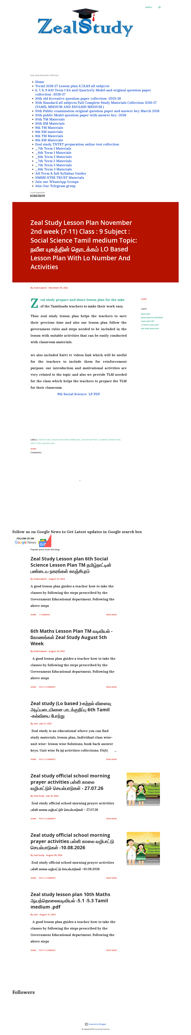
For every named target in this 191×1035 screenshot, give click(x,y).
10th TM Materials (50, 119)
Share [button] (144, 299)
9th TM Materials (49, 128)
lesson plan (145, 314)
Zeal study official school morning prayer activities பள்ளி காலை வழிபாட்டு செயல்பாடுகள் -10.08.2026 (72, 841)
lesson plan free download (152, 317)
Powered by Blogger (97, 1024)
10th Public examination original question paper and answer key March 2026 (97, 111)
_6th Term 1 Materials (53, 153)
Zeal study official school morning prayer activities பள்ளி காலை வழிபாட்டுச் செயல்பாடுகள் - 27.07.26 (70, 781)
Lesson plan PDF (147, 321)
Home (39, 82)
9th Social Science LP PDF (78, 394)
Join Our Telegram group (55, 186)
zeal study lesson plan (150, 328)
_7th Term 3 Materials (53, 165)
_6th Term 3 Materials (53, 169)
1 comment (44, 614)
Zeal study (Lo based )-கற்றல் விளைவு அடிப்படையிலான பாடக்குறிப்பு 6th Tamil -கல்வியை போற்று (71, 709)
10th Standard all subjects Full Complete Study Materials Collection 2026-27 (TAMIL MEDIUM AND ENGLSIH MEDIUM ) (96, 105)
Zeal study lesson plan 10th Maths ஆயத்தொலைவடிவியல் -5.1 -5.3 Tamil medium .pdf (70, 900)
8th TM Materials (49, 136)
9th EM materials (49, 132)
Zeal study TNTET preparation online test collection (77, 144)
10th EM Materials (50, 123)
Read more (111, 614)
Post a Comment (47, 687)
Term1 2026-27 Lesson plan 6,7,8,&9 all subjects (72, 86)
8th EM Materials (49, 140)
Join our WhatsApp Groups (57, 182)
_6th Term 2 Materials (53, 157)
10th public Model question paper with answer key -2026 (80, 115)
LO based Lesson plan (150, 325)
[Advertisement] (95, 56)
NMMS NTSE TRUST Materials (59, 177)
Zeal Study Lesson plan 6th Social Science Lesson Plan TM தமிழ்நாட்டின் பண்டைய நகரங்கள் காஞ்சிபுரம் (71, 564)
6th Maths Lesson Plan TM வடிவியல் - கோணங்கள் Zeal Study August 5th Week (72, 637)
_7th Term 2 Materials (53, 161)
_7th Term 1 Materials (53, 148)
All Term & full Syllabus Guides (60, 173)
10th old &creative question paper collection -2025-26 (78, 98)
